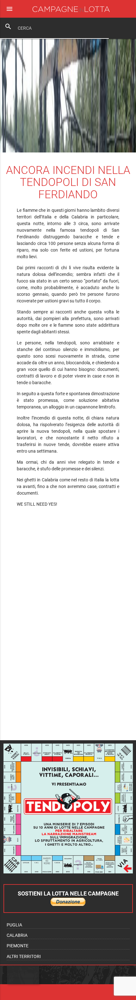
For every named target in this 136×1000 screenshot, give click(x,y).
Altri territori (24, 956)
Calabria (17, 935)
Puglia (14, 924)
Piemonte (17, 945)
